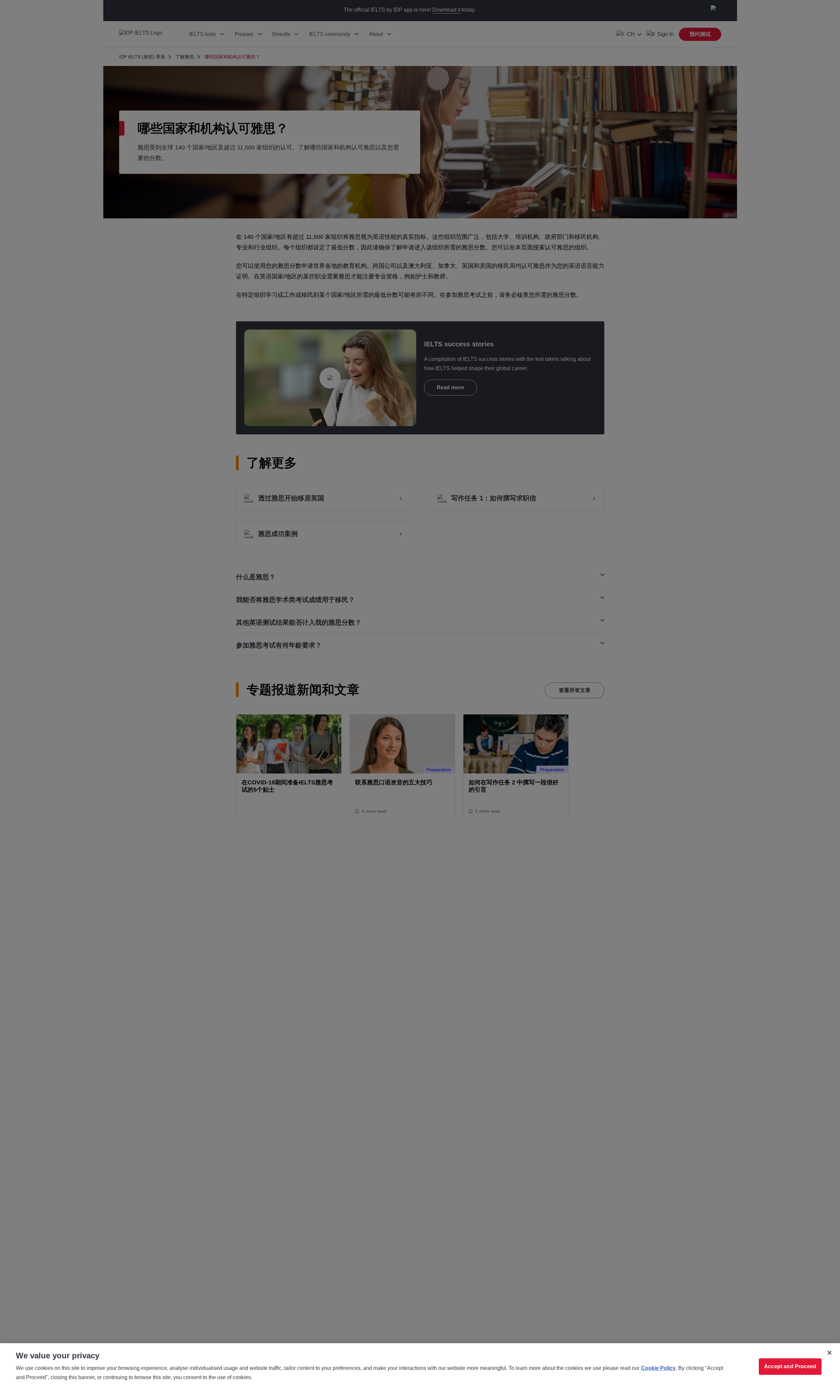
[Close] (829, 1352)
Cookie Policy (658, 1368)
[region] (420, 1366)
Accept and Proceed (790, 1366)
